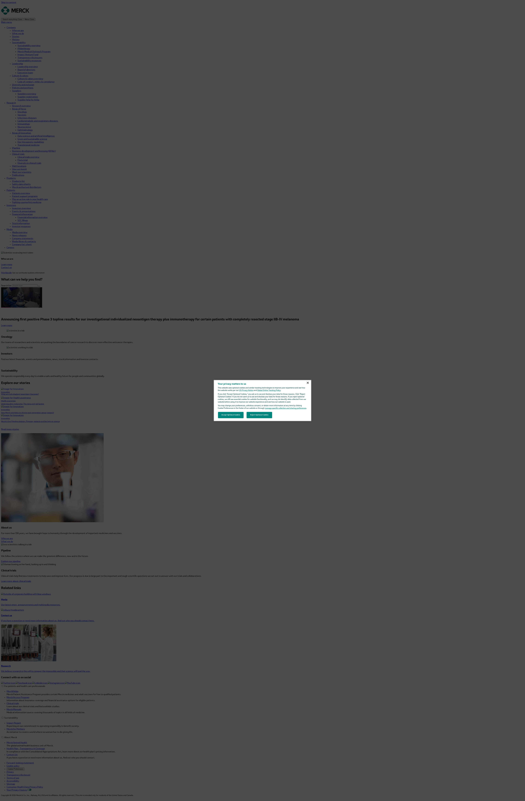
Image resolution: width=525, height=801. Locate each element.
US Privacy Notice (246, 390)
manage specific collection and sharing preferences (285, 408)
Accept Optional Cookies (230, 415)
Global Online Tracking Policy (269, 390)
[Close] (308, 383)
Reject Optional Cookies (259, 415)
